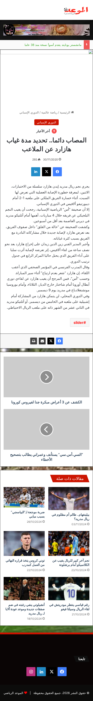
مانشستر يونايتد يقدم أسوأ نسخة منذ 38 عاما (53, 40)
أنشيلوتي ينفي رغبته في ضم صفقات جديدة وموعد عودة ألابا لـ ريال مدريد (25, 609)
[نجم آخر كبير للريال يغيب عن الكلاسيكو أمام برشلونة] (68, 543)
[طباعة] (33, 341)
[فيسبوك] (59, 341)
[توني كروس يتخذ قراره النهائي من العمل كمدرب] (24, 543)
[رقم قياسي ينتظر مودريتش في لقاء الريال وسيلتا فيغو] (68, 588)
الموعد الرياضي (13, 693)
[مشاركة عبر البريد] (42, 341)
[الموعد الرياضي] (76, 10)
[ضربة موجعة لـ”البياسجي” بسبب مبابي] (24, 497)
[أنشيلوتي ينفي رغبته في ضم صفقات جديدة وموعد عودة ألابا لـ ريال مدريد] (24, 588)
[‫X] (50, 341)
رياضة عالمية (49, 112)
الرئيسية (65, 112)
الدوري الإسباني (29, 112)
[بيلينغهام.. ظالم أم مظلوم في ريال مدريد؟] (68, 498)
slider (79, 322)
